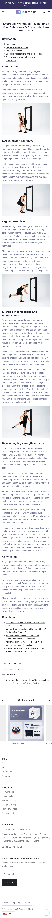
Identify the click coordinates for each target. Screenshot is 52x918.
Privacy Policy (8, 789)
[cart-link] (49, 10)
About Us (6, 773)
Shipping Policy (9, 802)
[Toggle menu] (3, 10)
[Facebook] (7, 845)
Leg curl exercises (14, 48)
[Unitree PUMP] (26, 9)
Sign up (9, 880)
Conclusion (11, 58)
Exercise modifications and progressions (24, 51)
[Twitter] (3, 845)
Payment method (9, 811)
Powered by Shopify (26, 907)
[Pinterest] (21, 845)
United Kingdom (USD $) (15, 900)
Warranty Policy (9, 798)
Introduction (11, 42)
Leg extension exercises (17, 45)
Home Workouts (12, 672)
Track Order (7, 769)
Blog (4, 761)
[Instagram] (18, 845)
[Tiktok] (25, 845)
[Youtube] (10, 845)
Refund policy (8, 794)
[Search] (8, 10)
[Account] (43, 10)
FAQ (4, 765)
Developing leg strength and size (20, 55)
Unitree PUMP (13, 907)
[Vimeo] (14, 845)
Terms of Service (9, 806)
